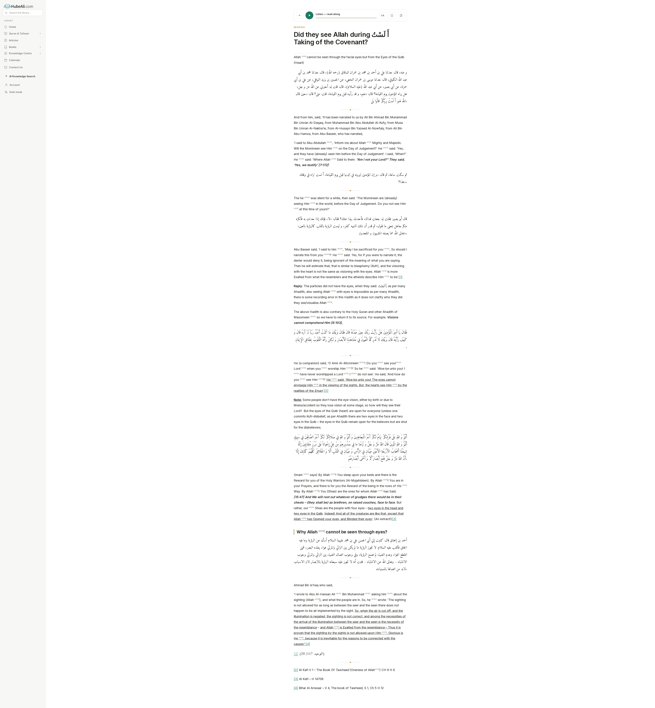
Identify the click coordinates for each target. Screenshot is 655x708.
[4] (308, 644)
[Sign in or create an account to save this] (391, 15)
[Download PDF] (401, 15)
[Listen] (309, 15)
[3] (394, 519)
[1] (400, 277)
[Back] (299, 15)
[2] (326, 391)
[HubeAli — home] (22, 6)
